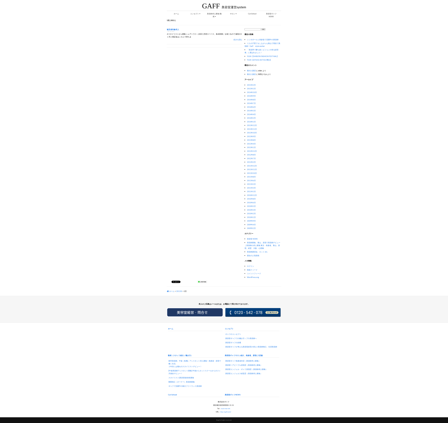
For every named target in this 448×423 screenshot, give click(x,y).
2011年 (179, 291)
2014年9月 (251, 96)
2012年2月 (251, 162)
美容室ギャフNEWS (271, 15)
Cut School (252, 14)
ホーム (176, 14)
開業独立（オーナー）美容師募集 (181, 382)
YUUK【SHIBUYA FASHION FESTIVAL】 (262, 56)
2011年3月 (251, 188)
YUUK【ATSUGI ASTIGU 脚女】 (259, 60)
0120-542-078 (225, 408)
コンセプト (194, 14)
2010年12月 (252, 195)
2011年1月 (251, 191)
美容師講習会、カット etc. (257, 252)
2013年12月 (252, 125)
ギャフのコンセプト (233, 334)
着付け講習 (251, 71)
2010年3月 (251, 210)
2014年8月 (251, 100)
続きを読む (238, 39)
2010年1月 (251, 217)
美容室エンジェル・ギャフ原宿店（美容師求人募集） (246, 369)
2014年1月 (251, 122)
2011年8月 (251, 177)
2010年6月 (251, 202)
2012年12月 (252, 151)
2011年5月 (251, 184)
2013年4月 (251, 144)
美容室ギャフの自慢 (233, 342)
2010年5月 (251, 206)
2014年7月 (251, 103)
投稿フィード (252, 270)
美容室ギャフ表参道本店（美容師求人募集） (242, 361)
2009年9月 (251, 221)
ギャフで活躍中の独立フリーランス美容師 (185, 386)
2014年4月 (251, 114)
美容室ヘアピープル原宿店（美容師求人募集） (243, 365)
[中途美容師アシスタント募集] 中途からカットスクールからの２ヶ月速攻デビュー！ (194, 372)
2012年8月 (251, 155)
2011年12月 (252, 166)
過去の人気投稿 (253, 255)
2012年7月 (251, 158)
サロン (233, 14)
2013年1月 (251, 147)
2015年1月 (251, 88)
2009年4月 (251, 225)
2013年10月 (252, 133)
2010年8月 (251, 199)
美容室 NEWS (252, 239)
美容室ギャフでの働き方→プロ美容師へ (241, 338)
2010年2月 (251, 213)
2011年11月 (252, 169)
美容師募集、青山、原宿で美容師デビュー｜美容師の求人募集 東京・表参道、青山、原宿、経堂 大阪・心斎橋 (262, 245)
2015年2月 (251, 85)
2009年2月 (251, 228)
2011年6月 (251, 180)
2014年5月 (251, 111)
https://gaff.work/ (225, 412)
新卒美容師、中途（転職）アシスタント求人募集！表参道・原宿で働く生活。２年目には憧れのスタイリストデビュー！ (194, 363)
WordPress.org (253, 277)
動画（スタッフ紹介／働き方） (180, 355)
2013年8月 (251, 140)
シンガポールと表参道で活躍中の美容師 (262, 39)
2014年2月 (251, 118)
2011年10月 (252, 173)
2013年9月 (251, 136)
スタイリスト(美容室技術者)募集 (181, 378)
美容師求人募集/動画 (214, 15)
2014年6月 (251, 107)
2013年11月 (252, 129)
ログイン (250, 266)
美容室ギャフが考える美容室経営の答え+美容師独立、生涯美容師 (251, 347)
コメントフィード (254, 273)
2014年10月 (252, 92)
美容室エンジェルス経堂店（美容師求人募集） (243, 373)
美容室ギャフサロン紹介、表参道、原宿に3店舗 (244, 355)
